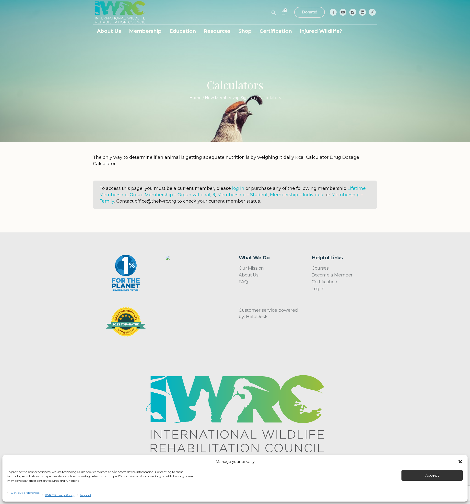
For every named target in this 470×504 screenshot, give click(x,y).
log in (238, 188)
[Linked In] (362, 12)
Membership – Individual (297, 194)
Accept (432, 475)
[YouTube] (343, 12)
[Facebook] (333, 12)
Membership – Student (242, 194)
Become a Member (332, 275)
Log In (318, 288)
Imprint (85, 495)
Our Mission (251, 268)
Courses (320, 268)
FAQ (243, 282)
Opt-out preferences (25, 492)
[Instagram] (352, 12)
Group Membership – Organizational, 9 (172, 194)
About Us (248, 275)
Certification (324, 282)
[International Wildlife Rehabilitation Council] (235, 413)
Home (195, 97)
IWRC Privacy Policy (59, 495)
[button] (460, 461)
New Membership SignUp (230, 97)
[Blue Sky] (372, 12)
